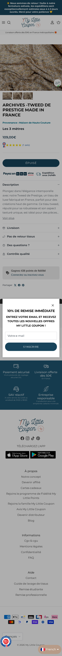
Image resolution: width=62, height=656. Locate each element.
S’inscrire (31, 346)
